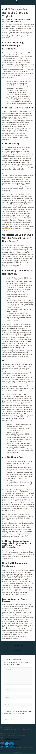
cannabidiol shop (14, 162)
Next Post (18, 650)
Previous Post (18, 645)
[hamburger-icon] (34, 4)
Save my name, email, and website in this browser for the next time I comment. (18, 712)
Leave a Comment (7, 19)
